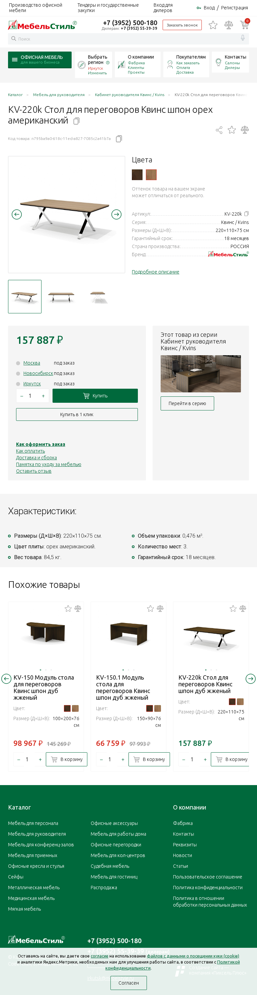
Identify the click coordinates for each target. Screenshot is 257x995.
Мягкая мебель (24, 909)
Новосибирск (38, 373)
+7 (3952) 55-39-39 (139, 28)
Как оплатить (30, 451)
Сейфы (15, 876)
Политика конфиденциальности (208, 887)
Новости (182, 855)
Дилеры (232, 67)
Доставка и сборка (36, 457)
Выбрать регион (97, 59)
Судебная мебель (110, 866)
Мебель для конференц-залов (41, 844)
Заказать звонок (182, 25)
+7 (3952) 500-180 (130, 22)
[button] (16, 214)
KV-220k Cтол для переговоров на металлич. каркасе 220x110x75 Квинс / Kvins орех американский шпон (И (151, 174)
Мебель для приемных (32, 855)
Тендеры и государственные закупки (108, 7)
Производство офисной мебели (35, 7)
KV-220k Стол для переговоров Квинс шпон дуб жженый (205, 684)
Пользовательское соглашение (207, 876)
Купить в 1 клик (76, 414)
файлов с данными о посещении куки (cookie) (193, 955)
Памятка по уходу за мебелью (48, 464)
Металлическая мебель (34, 887)
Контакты (235, 57)
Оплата (183, 67)
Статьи (180, 866)
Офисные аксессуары (114, 823)
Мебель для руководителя (37, 834)
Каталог (19, 807)
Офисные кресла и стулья (36, 866)
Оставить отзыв (34, 471)
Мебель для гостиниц (114, 876)
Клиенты (136, 67)
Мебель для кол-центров (118, 855)
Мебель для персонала (33, 823)
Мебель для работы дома (118, 834)
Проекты (136, 72)
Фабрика (136, 63)
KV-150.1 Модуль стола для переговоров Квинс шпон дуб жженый (123, 687)
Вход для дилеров (163, 7)
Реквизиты (185, 844)
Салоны (232, 63)
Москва (31, 363)
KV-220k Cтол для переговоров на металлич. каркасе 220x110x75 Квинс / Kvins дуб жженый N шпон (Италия (137, 174)
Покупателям (191, 57)
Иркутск (32, 383)
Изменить (97, 73)
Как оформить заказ (40, 444)
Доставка (185, 72)
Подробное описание (155, 272)
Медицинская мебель (31, 898)
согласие (99, 955)
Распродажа (104, 887)
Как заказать (187, 63)
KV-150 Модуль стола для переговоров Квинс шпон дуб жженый (43, 687)
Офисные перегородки (116, 844)
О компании (141, 57)
